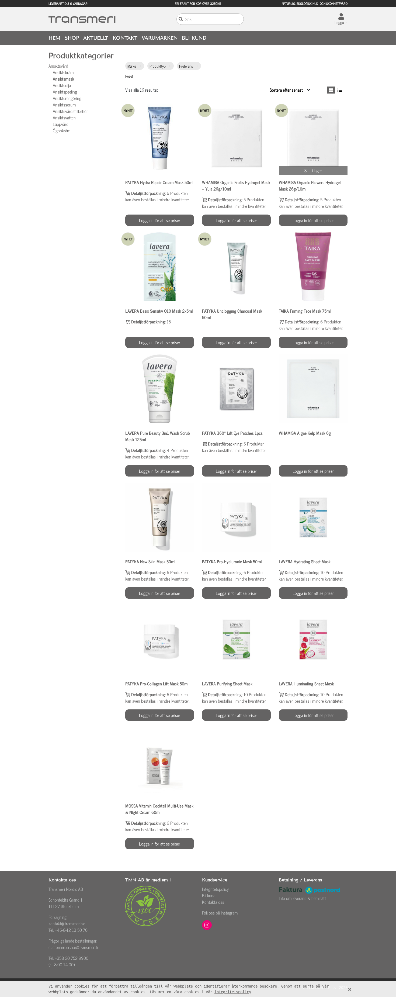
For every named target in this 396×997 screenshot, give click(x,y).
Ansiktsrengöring (67, 98)
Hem (54, 38)
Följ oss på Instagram (220, 912)
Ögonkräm (61, 130)
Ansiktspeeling (65, 91)
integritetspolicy (232, 992)
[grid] (331, 90)
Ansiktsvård (58, 65)
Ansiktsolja (62, 85)
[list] (339, 90)
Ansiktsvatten (64, 117)
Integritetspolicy (215, 888)
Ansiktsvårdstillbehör (70, 111)
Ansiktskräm (63, 72)
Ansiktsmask (63, 78)
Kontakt (125, 38)
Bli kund (209, 895)
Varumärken (160, 38)
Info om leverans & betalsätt (302, 898)
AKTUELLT (95, 38)
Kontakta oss (213, 901)
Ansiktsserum (64, 104)
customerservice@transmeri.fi (73, 947)
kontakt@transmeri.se (66, 923)
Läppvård (60, 123)
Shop (72, 38)
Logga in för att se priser (159, 220)
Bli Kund (194, 38)
